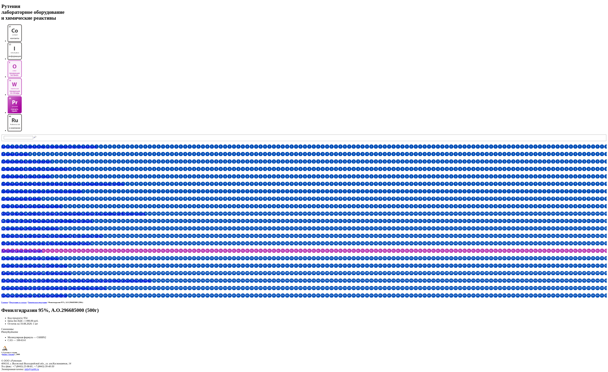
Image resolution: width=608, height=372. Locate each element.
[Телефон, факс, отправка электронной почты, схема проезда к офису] (15, 41)
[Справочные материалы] (15, 58)
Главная (4, 302)
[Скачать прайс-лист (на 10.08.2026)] (15, 112)
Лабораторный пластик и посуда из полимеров (41, 191)
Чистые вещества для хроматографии (34, 295)
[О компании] (15, 130)
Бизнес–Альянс (8, 354)
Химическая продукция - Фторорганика (36, 273)
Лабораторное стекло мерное (26, 176)
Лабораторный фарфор (21, 199)
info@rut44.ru (32, 369)
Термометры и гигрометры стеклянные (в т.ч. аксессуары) (52, 236)
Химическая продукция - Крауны (30, 258)
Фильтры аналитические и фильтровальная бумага (46, 243)
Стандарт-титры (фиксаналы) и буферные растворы (46, 221)
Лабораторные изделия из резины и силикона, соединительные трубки (62, 184)
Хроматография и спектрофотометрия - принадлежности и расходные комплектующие (76, 280)
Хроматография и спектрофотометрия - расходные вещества (53, 288)
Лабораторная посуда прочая (26, 161)
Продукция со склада (18, 302)
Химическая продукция (21, 251)
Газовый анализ (15, 154)
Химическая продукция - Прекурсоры (34, 265)
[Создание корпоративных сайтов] (4, 351)
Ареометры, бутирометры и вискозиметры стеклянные (49, 146)
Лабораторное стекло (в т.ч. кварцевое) (35, 169)
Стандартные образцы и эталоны (30, 228)
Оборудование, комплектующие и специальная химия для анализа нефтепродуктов (73, 213)
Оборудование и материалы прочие (31, 206)
